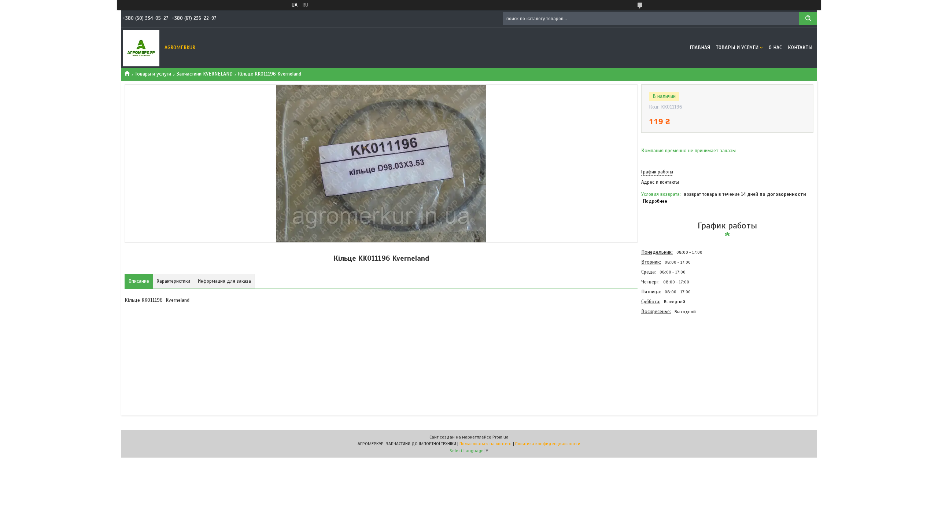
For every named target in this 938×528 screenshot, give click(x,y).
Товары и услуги (737, 47)
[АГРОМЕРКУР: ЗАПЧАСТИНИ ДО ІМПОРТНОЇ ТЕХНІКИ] (141, 47)
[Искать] (808, 18)
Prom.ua (500, 437)
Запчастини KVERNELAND (205, 74)
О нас (775, 47)
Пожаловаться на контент (485, 443)
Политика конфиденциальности (547, 443)
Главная (700, 47)
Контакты (800, 47)
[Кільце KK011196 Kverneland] (667, 356)
